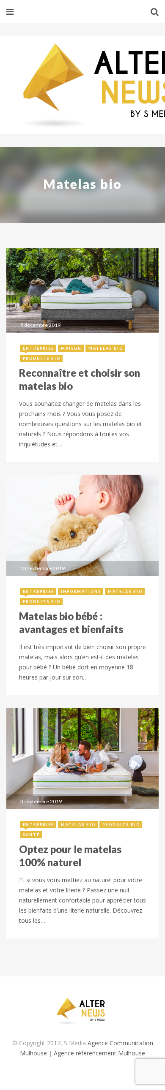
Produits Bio (41, 358)
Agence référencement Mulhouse (99, 1053)
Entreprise (38, 348)
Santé (31, 834)
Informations (81, 591)
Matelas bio (105, 348)
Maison (71, 348)
